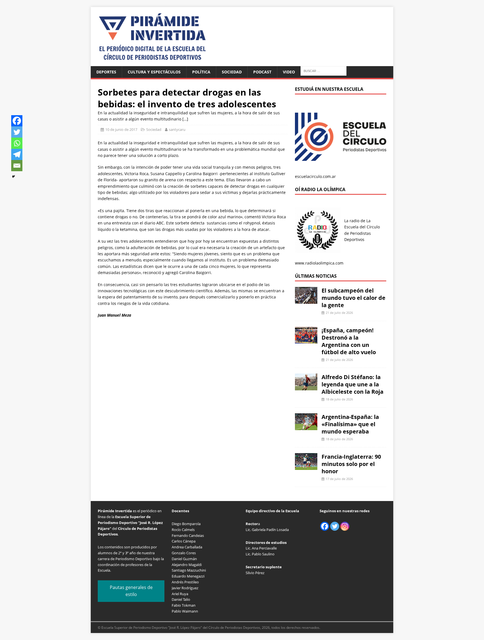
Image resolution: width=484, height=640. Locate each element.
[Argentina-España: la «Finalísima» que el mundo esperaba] (306, 427)
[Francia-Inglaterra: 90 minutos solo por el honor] (306, 466)
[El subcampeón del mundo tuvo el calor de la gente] (306, 300)
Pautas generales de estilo (131, 591)
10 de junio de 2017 (121, 129)
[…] (185, 119)
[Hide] (13, 176)
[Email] (16, 165)
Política (201, 72)
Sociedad (232, 72)
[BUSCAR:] (323, 70)
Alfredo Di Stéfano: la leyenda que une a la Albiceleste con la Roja (352, 384)
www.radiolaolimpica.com (319, 263)
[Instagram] (344, 526)
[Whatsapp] (16, 143)
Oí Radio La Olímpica (320, 189)
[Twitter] (16, 132)
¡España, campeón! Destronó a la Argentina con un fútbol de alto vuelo (349, 341)
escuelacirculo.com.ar (315, 176)
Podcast (262, 72)
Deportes (106, 72)
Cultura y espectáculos (154, 72)
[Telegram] (16, 154)
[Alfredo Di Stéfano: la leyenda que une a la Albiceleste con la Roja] (306, 387)
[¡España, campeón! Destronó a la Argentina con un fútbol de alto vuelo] (306, 340)
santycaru (177, 129)
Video (289, 72)
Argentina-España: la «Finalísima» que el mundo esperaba (350, 424)
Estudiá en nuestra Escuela (329, 89)
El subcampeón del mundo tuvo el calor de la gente (353, 298)
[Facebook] (16, 120)
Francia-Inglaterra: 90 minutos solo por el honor (351, 464)
